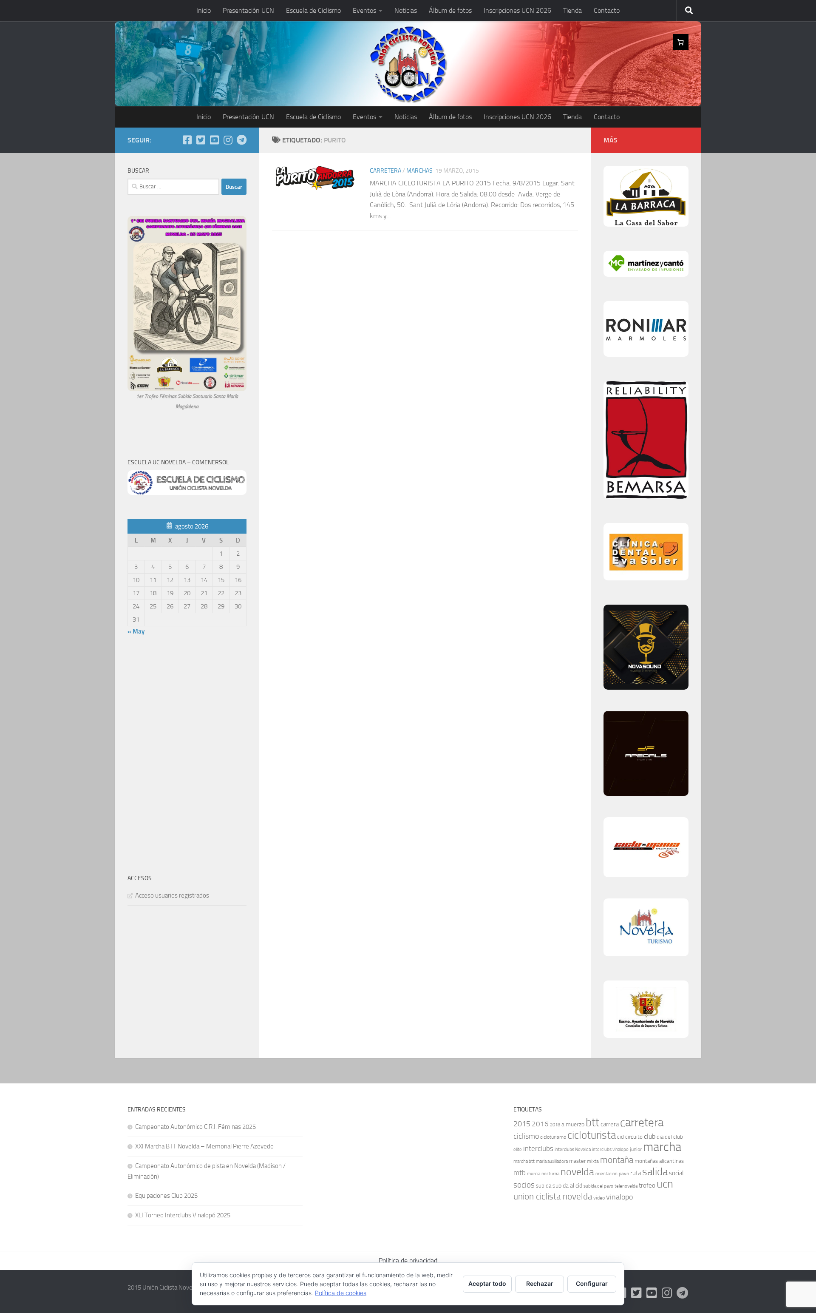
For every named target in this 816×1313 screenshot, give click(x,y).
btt (592, 1122)
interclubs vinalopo (610, 1149)
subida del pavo (598, 1186)
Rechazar (539, 1283)
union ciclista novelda (552, 1196)
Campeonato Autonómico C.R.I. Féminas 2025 (195, 1127)
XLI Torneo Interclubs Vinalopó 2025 (182, 1215)
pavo (624, 1174)
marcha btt (524, 1161)
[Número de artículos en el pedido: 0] (681, 42)
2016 (540, 1124)
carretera (641, 1122)
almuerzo (572, 1124)
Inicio (203, 10)
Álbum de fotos (450, 10)
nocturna (550, 1174)
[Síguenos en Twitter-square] (201, 140)
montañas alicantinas (659, 1161)
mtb (519, 1172)
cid (620, 1137)
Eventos (364, 10)
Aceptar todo (487, 1283)
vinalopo (619, 1197)
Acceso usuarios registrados (172, 895)
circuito (634, 1137)
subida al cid (567, 1185)
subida (543, 1185)
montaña (616, 1159)
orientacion (606, 1174)
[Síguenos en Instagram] (228, 140)
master (577, 1161)
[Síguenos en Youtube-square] (214, 140)
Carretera (385, 170)
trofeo (647, 1185)
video (599, 1198)
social (676, 1173)
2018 (555, 1125)
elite (517, 1149)
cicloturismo (553, 1137)
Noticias (405, 10)
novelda (577, 1171)
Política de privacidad (408, 1260)
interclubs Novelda (573, 1149)
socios (524, 1185)
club (649, 1136)
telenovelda (626, 1186)
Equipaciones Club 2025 (166, 1195)
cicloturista (591, 1135)
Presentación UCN (248, 10)
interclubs (538, 1148)
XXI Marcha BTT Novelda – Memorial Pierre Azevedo (204, 1146)
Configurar (592, 1283)
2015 (521, 1124)
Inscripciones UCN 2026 (517, 10)
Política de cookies (340, 1292)
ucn (665, 1184)
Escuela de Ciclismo (313, 10)
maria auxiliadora (552, 1161)
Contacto (607, 10)
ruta (635, 1173)
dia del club (670, 1137)
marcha (662, 1147)
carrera (610, 1124)
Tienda (572, 10)
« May (136, 631)
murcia (533, 1174)
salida (655, 1171)
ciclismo (526, 1136)
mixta (593, 1161)
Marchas (419, 170)
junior (636, 1149)
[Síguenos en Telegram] (241, 140)
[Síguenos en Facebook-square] (187, 140)
